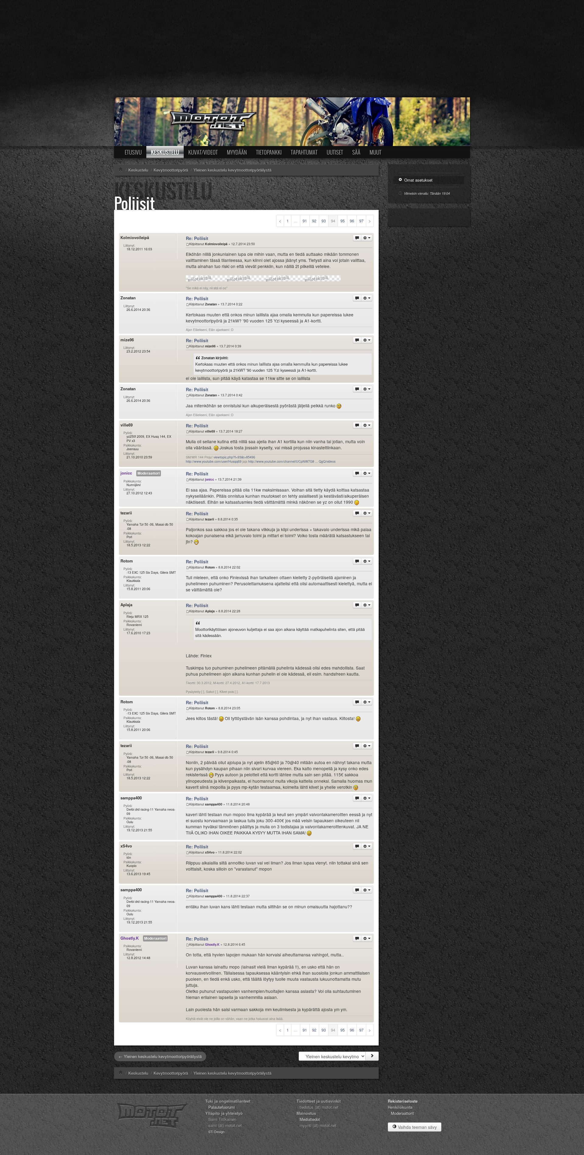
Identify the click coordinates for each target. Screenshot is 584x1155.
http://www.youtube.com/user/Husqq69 (214, 461)
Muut (375, 152)
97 (361, 221)
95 (342, 221)
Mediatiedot (310, 1119)
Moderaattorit (402, 1113)
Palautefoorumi (221, 1107)
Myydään (237, 152)
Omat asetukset (418, 180)
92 (314, 221)
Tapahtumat (304, 152)
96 (352, 221)
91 (305, 221)
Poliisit (134, 203)
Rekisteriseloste (403, 1101)
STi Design (216, 1131)
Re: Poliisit (197, 238)
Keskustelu (165, 152)
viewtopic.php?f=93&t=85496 (234, 457)
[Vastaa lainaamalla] (357, 238)
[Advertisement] (291, 48)
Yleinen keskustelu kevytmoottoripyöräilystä (232, 1073)
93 (324, 221)
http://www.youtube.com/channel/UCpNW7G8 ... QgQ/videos (291, 461)
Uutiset (335, 152)
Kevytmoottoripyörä (171, 1073)
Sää (356, 152)
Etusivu (133, 152)
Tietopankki (269, 152)
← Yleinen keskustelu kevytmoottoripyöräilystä (160, 1056)
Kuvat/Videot (203, 152)
